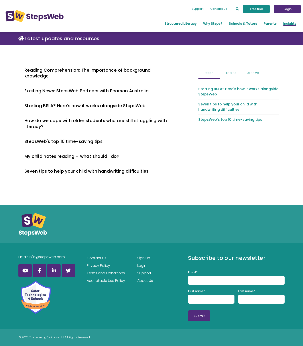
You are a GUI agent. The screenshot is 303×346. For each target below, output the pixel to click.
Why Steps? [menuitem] (212, 23)
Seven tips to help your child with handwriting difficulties (86, 171)
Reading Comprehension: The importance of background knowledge (87, 73)
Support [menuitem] (198, 9)
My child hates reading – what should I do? (71, 156)
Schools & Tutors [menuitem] (243, 23)
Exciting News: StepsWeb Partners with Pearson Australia (86, 91)
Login (287, 9)
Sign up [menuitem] (143, 258)
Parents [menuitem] (270, 23)
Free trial (256, 9)
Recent (209, 73)
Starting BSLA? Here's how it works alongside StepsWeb (85, 106)
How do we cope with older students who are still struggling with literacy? (95, 124)
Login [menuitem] (141, 265)
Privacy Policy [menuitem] (98, 265)
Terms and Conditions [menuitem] (106, 273)
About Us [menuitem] (145, 280)
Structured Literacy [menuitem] (181, 23)
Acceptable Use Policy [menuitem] (106, 280)
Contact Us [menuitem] (218, 9)
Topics (231, 73)
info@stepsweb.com (47, 256)
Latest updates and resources (62, 38)
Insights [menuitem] (289, 23)
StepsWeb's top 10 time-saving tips (63, 141)
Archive (253, 73)
